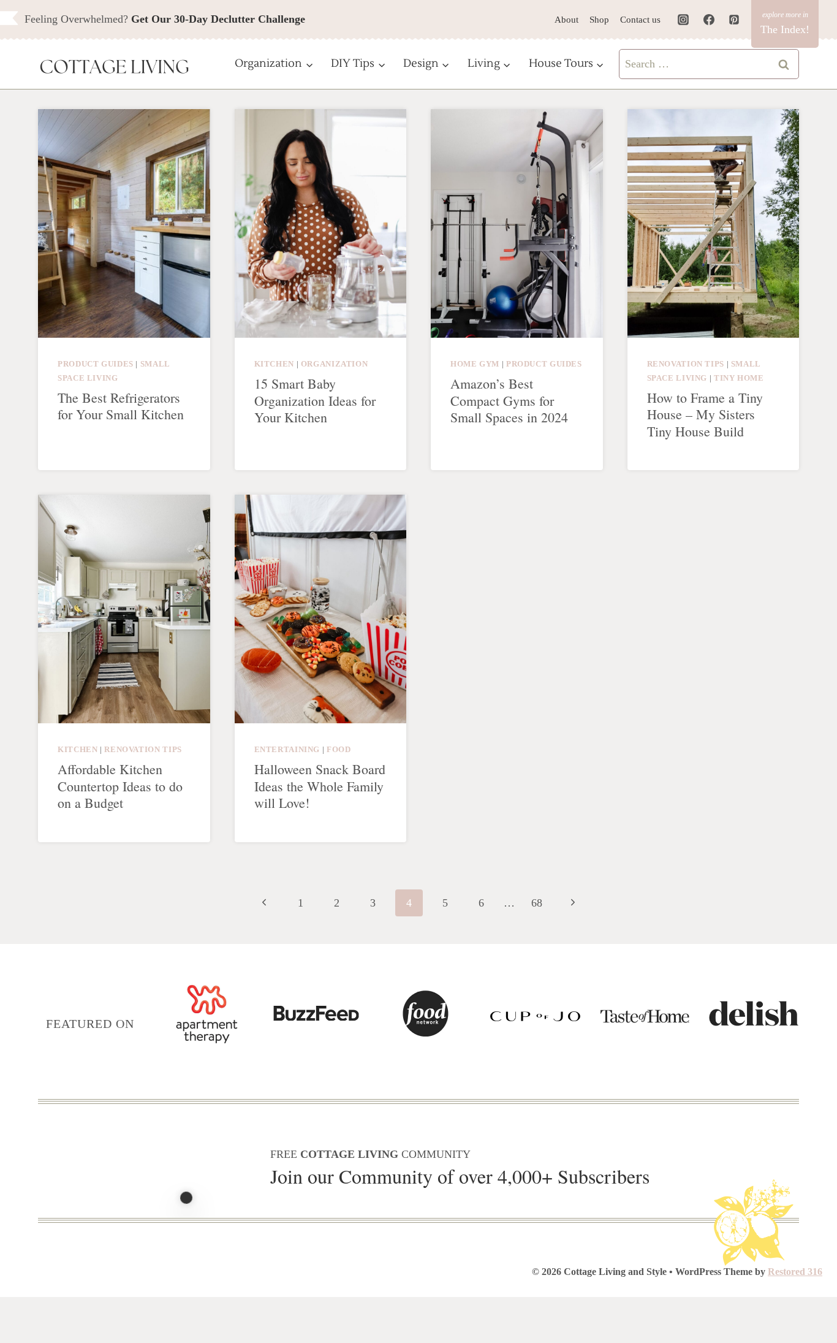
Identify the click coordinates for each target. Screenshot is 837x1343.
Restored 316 (795, 1271)
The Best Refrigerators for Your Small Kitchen (121, 406)
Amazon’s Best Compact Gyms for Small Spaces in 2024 (509, 400)
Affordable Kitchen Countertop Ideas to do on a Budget (120, 786)
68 (536, 903)
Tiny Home (739, 378)
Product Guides (96, 364)
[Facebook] (709, 20)
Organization (334, 364)
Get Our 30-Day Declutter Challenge (218, 19)
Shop (599, 20)
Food (339, 749)
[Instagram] (683, 20)
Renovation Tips (685, 364)
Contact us (640, 20)
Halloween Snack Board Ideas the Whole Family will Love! (319, 786)
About (566, 20)
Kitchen (274, 364)
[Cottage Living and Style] (114, 68)
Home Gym (474, 364)
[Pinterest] (734, 20)
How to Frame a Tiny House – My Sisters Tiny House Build (705, 414)
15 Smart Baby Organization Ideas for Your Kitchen (315, 400)
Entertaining (287, 749)
